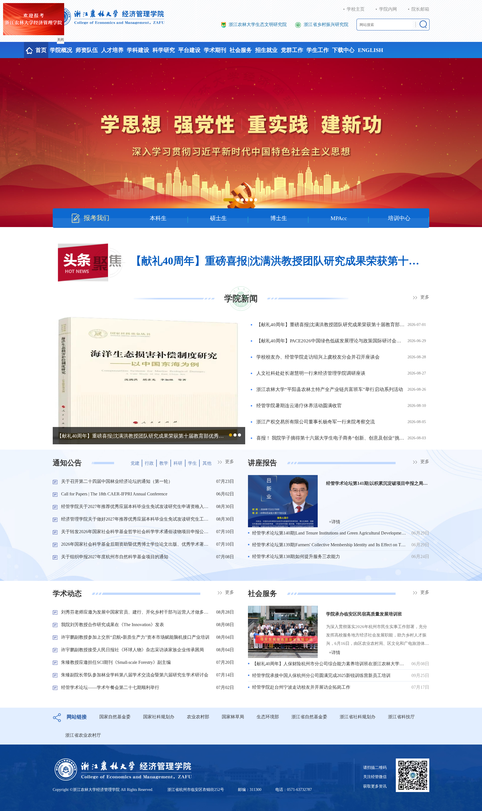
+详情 (334, 521)
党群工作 (292, 50)
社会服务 (241, 50)
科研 (177, 463)
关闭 (67, 47)
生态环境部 (268, 716)
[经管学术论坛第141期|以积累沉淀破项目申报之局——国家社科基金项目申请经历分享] (283, 500)
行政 (149, 463)
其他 (207, 463)
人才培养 (112, 50)
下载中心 (343, 50)
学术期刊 (215, 50)
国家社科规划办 (158, 716)
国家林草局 (233, 716)
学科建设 (138, 50)
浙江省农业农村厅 (83, 735)
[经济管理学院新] (109, 17)
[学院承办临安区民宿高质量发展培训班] (283, 631)
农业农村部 (198, 716)
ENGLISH (370, 50)
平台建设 (189, 50)
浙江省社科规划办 (357, 716)
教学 (163, 463)
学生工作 (318, 50)
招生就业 (266, 50)
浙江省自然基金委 (309, 716)
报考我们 (96, 217)
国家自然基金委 (115, 716)
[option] (241, 142)
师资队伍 (87, 50)
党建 (135, 463)
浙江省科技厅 (401, 716)
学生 (192, 463)
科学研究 (164, 50)
